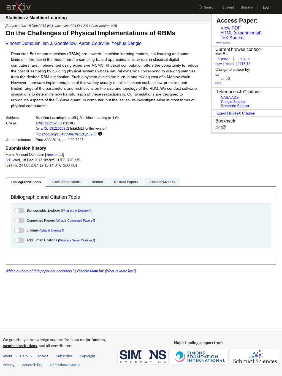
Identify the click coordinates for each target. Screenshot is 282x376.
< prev (223, 59)
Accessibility (32, 365)
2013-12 (244, 64)
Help (24, 356)
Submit (228, 7)
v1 (50, 26)
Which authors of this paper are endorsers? (40, 271)
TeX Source (232, 38)
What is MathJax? (120, 271)
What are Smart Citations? (76, 240)
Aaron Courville (94, 43)
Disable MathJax (90, 271)
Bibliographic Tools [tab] (26, 182)
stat (218, 83)
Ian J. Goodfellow (60, 43)
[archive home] (19, 7)
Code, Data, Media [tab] (66, 182)
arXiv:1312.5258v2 (55, 128)
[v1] (9, 160)
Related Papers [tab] (126, 182)
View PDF (231, 28)
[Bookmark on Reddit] (223, 129)
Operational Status (65, 364)
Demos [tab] (97, 182)
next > (245, 59)
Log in (268, 7)
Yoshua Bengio (127, 43)
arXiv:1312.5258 (48, 123)
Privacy (8, 365)
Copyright (87, 356)
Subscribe (64, 356)
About (7, 356)
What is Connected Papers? (75, 220)
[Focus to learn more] (99, 134)
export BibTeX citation (235, 113)
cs (217, 74)
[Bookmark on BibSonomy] (218, 129)
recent (230, 64)
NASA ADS (230, 98)
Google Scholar (233, 102)
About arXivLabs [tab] (162, 182)
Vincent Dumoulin (23, 43)
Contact (42, 356)
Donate (247, 7)
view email (54, 154)
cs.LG (225, 79)
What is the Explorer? (76, 210)
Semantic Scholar (235, 106)
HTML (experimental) (241, 33)
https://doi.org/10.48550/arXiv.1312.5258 (66, 134)
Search (210, 7)
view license (223, 42)
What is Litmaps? (51, 230)
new (218, 64)
